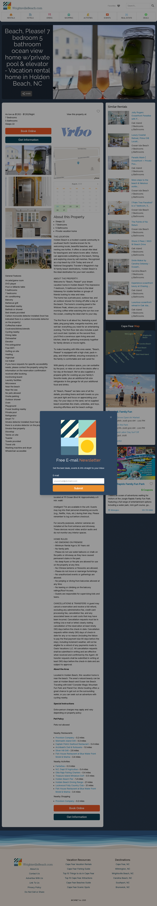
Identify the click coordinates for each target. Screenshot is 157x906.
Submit (78, 488)
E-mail (56, 475)
